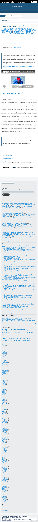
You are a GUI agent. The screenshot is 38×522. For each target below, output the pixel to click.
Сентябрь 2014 (5, 421)
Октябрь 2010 (4, 457)
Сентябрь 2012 (5, 439)
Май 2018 (4, 384)
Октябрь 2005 (4, 501)
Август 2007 (4, 480)
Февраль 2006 (5, 498)
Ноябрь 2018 (4, 381)
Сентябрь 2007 (5, 479)
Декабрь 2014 (4, 418)
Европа (12, 332)
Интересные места (23, 332)
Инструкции (17, 332)
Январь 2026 (4, 347)
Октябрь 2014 (4, 420)
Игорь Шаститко (21, 29)
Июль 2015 (4, 410)
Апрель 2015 (4, 413)
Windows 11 (15, 29)
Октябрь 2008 (4, 467)
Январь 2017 (4, 391)
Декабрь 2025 (4, 349)
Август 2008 (4, 469)
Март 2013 (4, 432)
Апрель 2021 (4, 365)
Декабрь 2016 (4, 392)
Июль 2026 (4, 344)
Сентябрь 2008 (5, 468)
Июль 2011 (4, 451)
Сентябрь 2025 (5, 352)
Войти (3, 506)
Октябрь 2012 (4, 438)
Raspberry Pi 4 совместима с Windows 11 (27, 32)
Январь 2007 (4, 488)
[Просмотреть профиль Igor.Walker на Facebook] (2, 199)
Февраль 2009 (5, 466)
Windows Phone (25, 338)
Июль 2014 (4, 423)
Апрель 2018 (4, 385)
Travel (3, 332)
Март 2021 (4, 366)
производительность (21, 340)
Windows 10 (20, 338)
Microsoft (15, 338)
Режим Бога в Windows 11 (28, 29)
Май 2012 (4, 442)
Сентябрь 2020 (5, 370)
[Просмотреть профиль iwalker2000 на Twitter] (3, 199)
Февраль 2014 (5, 429)
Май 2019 (4, 379)
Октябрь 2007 (4, 478)
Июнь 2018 (4, 383)
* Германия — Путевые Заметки (9, 288)
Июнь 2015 (4, 411)
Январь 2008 (4, 475)
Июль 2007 (4, 481)
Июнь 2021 (4, 364)
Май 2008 (4, 472)
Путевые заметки (10, 340)
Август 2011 (4, 450)
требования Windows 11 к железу (6, 32)
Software (11, 29)
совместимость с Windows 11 (30, 31)
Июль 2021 (4, 363)
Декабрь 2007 (4, 476)
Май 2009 (4, 462)
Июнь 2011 (4, 452)
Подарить (34, 1)
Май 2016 (4, 400)
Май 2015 (4, 412)
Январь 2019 (4, 380)
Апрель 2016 (4, 401)
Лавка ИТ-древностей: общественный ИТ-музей (11, 279)
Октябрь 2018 (4, 382)
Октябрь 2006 (4, 491)
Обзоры (8, 29)
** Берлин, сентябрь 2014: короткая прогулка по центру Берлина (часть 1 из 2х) (19, 289)
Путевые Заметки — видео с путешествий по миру (11, 281)
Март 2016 (4, 402)
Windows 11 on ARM (4, 34)
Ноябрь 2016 (4, 393)
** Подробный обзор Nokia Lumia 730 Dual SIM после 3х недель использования (19, 270)
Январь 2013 (4, 434)
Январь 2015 (4, 417)
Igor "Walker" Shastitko (19, 6)
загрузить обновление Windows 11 (16, 30)
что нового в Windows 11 (17, 32)
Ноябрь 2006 (4, 490)
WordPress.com (5, 510)
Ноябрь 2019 (4, 373)
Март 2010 (4, 459)
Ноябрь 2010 (4, 456)
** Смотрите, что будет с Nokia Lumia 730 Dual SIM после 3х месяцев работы (18, 271)
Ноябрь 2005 (4, 500)
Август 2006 (4, 494)
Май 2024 (4, 356)
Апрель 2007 (4, 485)
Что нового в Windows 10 (7, 299)
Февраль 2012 (5, 446)
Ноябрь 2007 (4, 477)
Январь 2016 (4, 404)
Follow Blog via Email (6, 188)
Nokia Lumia (32, 330)
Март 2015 (4, 414)
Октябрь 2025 (4, 351)
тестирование (28, 340)
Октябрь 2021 (4, 361)
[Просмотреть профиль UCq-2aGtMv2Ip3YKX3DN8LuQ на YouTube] (6, 199)
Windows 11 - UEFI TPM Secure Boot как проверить (14, 33)
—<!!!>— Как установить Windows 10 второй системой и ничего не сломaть (17, 249)
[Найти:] (8, 182)
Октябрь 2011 (4, 449)
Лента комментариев (6, 509)
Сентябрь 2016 (5, 395)
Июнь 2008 (4, 471)
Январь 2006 (4, 499)
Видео (17, 28)
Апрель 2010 (4, 458)
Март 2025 (4, 354)
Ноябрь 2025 (4, 350)
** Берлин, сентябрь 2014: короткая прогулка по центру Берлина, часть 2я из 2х (19, 290)
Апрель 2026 (4, 346)
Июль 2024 (4, 355)
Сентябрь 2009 (5, 460)
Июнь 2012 (4, 441)
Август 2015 (4, 409)
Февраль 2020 (5, 371)
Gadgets (27, 330)
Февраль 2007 (5, 487)
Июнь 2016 (4, 399)
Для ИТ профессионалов (22, 28)
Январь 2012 (4, 447)
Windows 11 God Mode (31, 33)
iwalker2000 (23, 31)
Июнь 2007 (4, 482)
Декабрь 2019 (4, 372)
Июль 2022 (4, 359)
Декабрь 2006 (4, 489)
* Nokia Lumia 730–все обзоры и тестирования (11, 258)
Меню (19, 12)
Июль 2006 (4, 495)
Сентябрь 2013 (5, 430)
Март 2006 (4, 497)
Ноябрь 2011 (4, 448)
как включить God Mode (26, 30)
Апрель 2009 (4, 463)
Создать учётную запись (7, 505)
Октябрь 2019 (4, 374)
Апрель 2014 (4, 427)
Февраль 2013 (5, 433)
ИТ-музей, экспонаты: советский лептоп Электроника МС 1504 (15, 280)
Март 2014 (4, 428)
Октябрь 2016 (4, 394)
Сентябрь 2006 (5, 492)
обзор (11, 31)
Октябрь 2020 (4, 369)
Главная (2, 15)
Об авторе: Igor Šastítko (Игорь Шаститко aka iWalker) (12, 313)
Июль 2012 (4, 440)
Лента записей (5, 508)
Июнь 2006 (4, 496)
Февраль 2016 (5, 403)
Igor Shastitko (19, 31)
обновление (15, 31)
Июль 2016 (4, 398)
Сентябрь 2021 (5, 362)
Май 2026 (4, 345)
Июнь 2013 (4, 431)
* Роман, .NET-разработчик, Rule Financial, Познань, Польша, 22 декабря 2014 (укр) (18, 310)
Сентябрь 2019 (5, 375)
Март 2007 (4, 486)
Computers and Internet (12, 28)
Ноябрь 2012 (4, 437)
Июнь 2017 (4, 388)
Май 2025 (4, 353)
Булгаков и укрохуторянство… (8, 231)
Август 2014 (4, 422)
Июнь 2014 (4, 424)
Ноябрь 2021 (4, 360)
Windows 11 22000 (25, 33)
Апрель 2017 (4, 389)
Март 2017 (4, 390)
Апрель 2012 (4, 443)
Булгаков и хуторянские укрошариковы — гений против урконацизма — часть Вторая (18, 228)
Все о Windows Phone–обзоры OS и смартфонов (11, 257)
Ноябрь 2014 (4, 419)
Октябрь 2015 (4, 408)
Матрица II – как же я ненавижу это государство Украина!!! (13, 322)
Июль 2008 (4, 470)
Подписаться (5, 194)
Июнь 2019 (4, 378)
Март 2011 (4, 453)
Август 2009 (4, 461)
